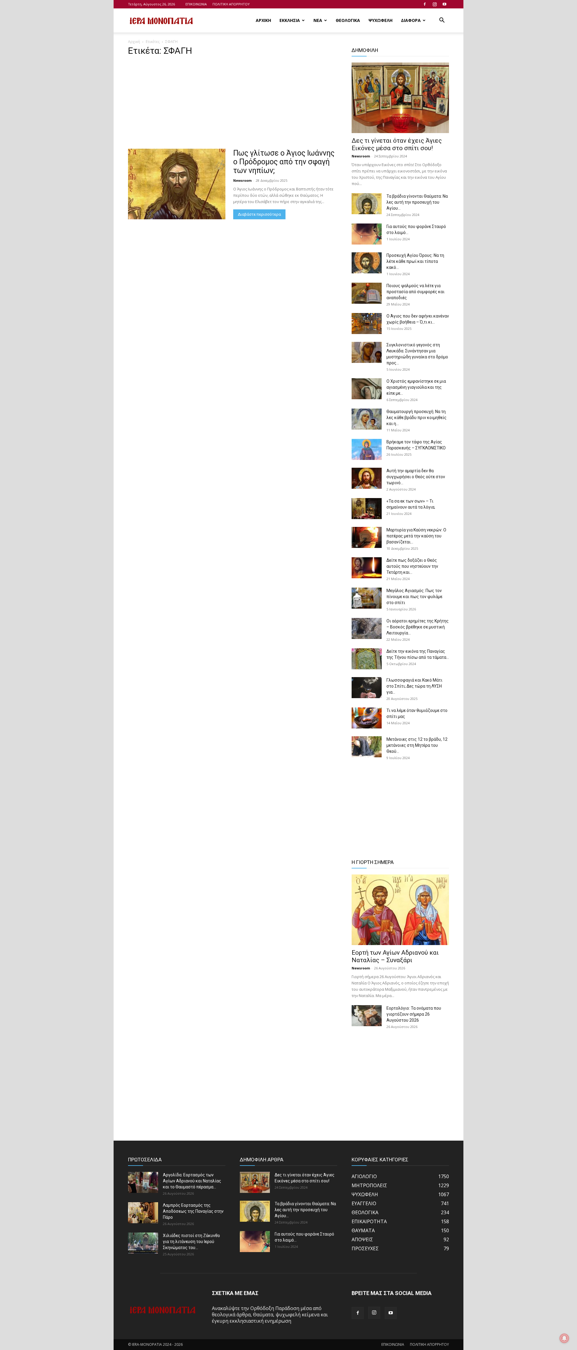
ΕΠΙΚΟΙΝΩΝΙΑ (196, 4)
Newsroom (242, 180)
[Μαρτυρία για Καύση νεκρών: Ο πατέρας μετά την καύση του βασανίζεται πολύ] (367, 537)
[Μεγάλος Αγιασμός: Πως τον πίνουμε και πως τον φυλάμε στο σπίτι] (367, 598)
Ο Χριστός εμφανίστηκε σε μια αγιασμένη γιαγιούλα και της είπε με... (416, 387)
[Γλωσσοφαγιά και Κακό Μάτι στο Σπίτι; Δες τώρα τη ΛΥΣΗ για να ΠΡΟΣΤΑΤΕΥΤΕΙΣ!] (367, 687)
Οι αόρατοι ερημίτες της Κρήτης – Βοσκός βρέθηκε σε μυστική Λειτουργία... (417, 627)
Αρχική (134, 41)
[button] (442, 20)
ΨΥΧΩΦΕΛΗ (380, 20)
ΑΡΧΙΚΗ (263, 20)
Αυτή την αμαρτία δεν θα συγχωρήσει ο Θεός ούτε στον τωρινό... (415, 476)
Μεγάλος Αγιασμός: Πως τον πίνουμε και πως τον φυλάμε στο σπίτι (414, 596)
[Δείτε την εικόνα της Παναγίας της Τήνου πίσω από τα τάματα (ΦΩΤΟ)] (367, 658)
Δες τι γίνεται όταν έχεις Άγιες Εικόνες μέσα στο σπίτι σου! (397, 144)
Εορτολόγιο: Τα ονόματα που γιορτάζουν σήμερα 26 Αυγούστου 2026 (413, 1014)
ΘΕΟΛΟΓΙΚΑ (348, 20)
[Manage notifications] (564, 1338)
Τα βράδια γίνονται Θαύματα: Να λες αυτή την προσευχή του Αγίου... (417, 202)
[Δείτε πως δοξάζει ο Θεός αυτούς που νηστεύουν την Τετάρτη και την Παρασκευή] (367, 567)
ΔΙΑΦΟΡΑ (411, 20)
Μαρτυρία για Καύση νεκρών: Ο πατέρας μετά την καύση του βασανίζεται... (416, 536)
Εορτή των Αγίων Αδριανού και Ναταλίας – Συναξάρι (395, 956)
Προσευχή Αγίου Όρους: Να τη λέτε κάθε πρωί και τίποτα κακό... (415, 261)
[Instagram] (434, 4)
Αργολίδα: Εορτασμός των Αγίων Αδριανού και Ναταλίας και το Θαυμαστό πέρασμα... (192, 1180)
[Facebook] (424, 4)
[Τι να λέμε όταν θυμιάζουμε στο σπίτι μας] (367, 717)
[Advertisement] (232, 104)
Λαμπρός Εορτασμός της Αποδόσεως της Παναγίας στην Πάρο (193, 1211)
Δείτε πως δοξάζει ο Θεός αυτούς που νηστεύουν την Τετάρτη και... (412, 566)
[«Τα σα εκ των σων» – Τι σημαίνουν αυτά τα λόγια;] (367, 508)
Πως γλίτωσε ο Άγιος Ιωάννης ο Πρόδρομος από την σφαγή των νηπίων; (283, 162)
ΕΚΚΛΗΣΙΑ (289, 20)
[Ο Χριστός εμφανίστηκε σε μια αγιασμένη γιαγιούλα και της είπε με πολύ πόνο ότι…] (367, 388)
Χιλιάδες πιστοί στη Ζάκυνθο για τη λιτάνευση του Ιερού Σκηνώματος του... (191, 1241)
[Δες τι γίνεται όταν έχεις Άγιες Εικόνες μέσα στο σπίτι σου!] (400, 97)
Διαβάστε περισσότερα (259, 214)
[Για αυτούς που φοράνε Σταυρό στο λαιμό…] (367, 234)
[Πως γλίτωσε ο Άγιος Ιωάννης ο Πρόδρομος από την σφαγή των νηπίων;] (176, 184)
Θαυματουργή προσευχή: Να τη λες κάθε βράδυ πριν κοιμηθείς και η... (416, 417)
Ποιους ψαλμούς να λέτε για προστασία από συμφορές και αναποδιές (415, 291)
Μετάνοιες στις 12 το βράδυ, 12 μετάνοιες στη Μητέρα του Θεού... (416, 745)
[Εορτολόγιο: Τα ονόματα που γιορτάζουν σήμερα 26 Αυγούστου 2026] (367, 1015)
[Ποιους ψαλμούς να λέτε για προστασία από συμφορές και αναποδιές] (367, 293)
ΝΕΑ (317, 20)
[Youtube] (444, 4)
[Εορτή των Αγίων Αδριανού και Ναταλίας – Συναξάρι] (400, 909)
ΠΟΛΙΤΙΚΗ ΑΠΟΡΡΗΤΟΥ (231, 4)
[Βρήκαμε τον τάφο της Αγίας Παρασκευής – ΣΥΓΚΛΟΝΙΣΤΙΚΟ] (367, 449)
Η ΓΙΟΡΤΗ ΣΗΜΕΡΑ (373, 862)
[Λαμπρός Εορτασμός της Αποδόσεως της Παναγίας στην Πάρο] (143, 1212)
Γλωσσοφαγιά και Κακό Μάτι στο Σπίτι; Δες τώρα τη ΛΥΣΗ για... (414, 686)
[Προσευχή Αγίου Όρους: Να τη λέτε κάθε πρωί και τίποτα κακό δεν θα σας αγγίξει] (367, 262)
